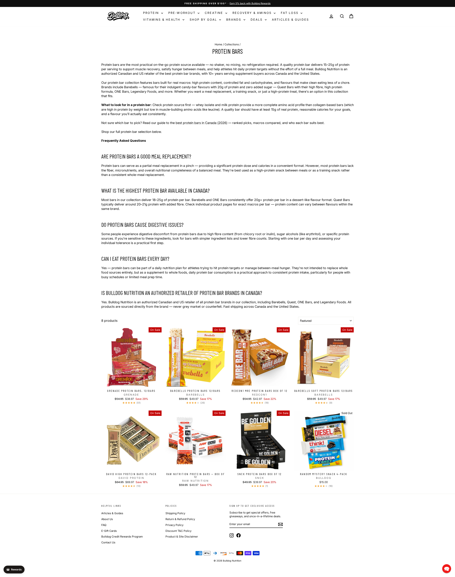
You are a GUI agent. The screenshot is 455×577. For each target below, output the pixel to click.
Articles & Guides (290, 19)
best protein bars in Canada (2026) (201, 123)
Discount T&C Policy (178, 531)
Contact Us (108, 542)
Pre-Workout (182, 13)
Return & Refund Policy (180, 519)
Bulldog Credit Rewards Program (122, 536)
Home (218, 44)
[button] (446, 568)
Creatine (214, 13)
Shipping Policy (175, 513)
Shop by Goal (204, 19)
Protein (151, 13)
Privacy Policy (174, 525)
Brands (234, 19)
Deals (257, 19)
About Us (107, 519)
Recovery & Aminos (252, 13)
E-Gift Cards (109, 531)
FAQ (103, 525)
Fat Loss (290, 13)
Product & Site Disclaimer (181, 536)
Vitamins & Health (162, 19)
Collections (231, 44)
